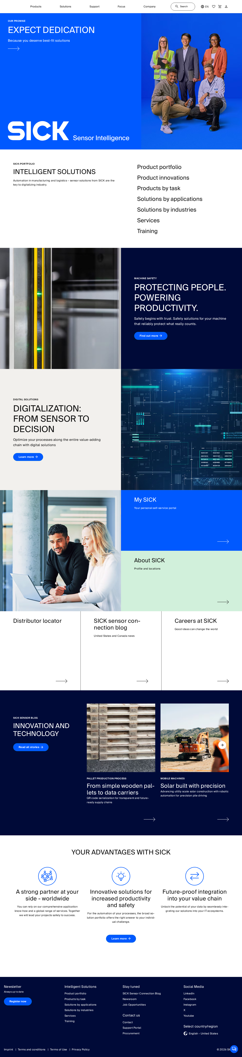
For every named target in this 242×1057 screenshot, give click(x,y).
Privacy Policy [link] (80, 1049)
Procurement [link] (131, 1033)
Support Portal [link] (132, 1028)
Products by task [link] (75, 999)
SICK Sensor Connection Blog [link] (142, 994)
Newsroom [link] (130, 999)
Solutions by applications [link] (80, 1005)
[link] (121, 81)
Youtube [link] (189, 1016)
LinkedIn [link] (189, 994)
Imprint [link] (9, 1049)
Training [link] (70, 1021)
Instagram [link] (190, 1005)
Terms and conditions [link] (32, 1049)
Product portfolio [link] (75, 994)
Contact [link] (128, 1022)
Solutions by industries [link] (79, 1010)
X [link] (184, 1010)
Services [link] (70, 1016)
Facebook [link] (190, 999)
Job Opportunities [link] (134, 1005)
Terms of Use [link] (59, 1049)
